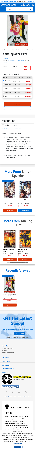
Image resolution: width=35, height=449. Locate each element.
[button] (23, 5)
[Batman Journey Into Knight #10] (25, 239)
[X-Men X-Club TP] (25, 189)
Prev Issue (7, 50)
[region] (3, 192)
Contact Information (7, 348)
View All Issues (17, 50)
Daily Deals (16, 337)
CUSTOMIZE (9, 447)
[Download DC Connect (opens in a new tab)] (18, 387)
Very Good (8, 92)
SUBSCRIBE (19, 333)
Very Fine (8, 84)
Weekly (9, 337)
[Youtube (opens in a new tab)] (19, 392)
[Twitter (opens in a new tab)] (12, 392)
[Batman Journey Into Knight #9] (10, 239)
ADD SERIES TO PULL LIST (18, 108)
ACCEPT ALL (17, 447)
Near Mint (8, 81)
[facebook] (6, 392)
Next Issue (27, 50)
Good (6, 96)
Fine (6, 88)
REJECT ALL (25, 447)
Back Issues (25, 337)
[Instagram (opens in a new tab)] (26, 392)
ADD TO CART (25, 210)
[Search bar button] (31, 9)
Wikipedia (4, 350)
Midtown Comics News (8, 352)
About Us (5, 346)
